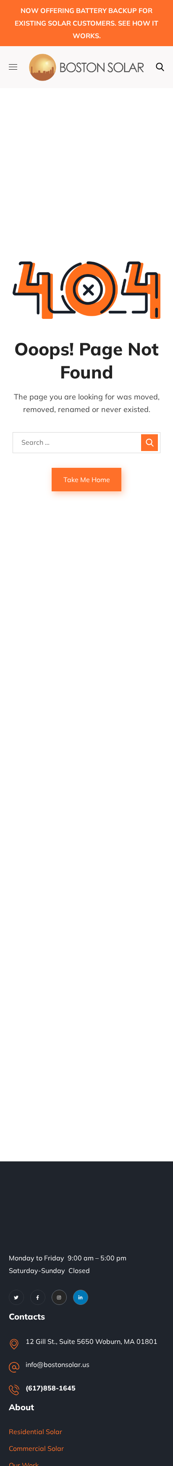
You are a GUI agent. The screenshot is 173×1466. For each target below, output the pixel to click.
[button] (160, 67)
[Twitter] (16, 1297)
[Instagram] (59, 1297)
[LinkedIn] (80, 1297)
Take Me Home (86, 479)
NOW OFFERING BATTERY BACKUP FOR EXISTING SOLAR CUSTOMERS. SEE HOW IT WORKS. (86, 23)
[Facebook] (37, 1297)
